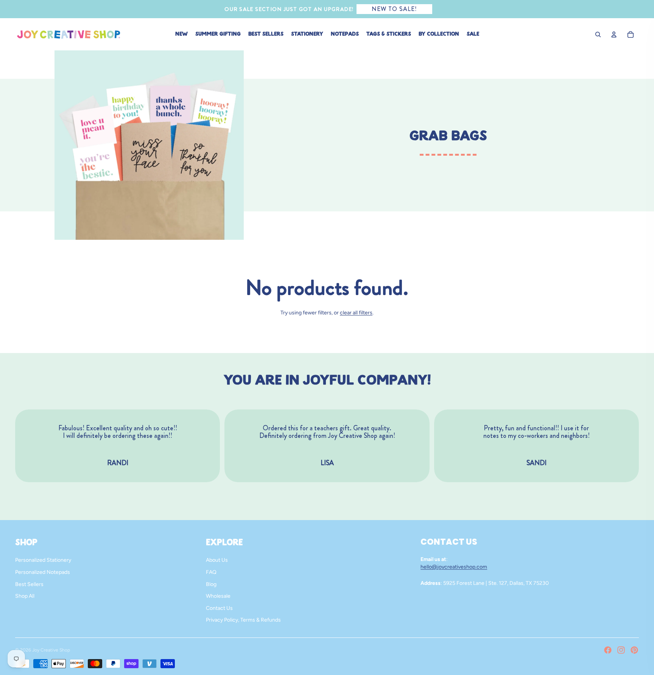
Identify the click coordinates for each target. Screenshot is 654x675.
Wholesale (218, 596)
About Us (217, 560)
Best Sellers (29, 584)
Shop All (24, 596)
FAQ (211, 572)
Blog (211, 584)
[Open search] (598, 34)
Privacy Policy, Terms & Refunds (243, 620)
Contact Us (219, 608)
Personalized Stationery (43, 560)
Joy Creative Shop (51, 650)
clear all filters (356, 312)
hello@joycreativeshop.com (453, 567)
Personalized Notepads (42, 572)
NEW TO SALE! (394, 9)
